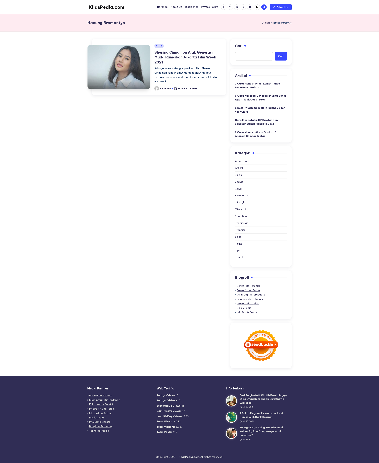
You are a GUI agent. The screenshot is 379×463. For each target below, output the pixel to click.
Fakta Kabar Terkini (248, 290)
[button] (281, 7)
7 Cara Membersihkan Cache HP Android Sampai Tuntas (255, 134)
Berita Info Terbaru (248, 286)
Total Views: (165, 421)
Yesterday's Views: (169, 405)
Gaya (238, 188)
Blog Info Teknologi (100, 426)
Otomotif (240, 209)
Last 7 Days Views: (169, 411)
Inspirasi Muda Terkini (250, 299)
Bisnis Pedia (244, 308)
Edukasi (239, 181)
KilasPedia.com (106, 7)
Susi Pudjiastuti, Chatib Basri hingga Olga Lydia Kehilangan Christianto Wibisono (263, 399)
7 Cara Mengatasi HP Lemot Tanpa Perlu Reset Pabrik (257, 85)
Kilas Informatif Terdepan (104, 400)
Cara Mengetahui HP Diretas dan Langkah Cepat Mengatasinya (256, 121)
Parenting (241, 216)
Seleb (159, 46)
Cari (238, 46)
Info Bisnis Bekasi (247, 312)
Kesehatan (241, 195)
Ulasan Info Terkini (248, 303)
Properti (240, 230)
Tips (237, 250)
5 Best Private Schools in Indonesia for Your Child (260, 109)
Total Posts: (165, 432)
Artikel (239, 168)
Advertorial (242, 161)
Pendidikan (241, 223)
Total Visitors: (166, 426)
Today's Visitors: (168, 400)
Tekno (238, 243)
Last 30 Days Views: (170, 416)
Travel (239, 257)
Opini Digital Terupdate (251, 294)
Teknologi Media (99, 430)
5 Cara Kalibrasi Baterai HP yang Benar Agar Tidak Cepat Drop (260, 97)
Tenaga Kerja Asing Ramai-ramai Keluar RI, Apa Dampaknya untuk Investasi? (261, 431)
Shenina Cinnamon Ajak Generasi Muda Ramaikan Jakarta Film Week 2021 (185, 57)
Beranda (266, 22)
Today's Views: (166, 395)
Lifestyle (240, 202)
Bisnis (238, 175)
